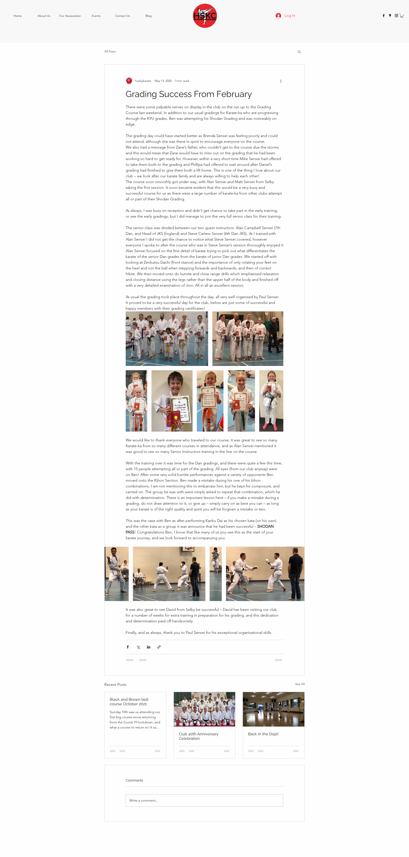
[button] (402, 15)
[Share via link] (159, 647)
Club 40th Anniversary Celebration (199, 736)
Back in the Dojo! (263, 734)
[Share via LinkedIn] (149, 647)
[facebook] (384, 15)
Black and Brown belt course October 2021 (129, 701)
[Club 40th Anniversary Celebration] (204, 709)
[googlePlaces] (390, 15)
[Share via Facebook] (128, 647)
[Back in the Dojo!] (273, 709)
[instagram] (396, 15)
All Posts (110, 51)
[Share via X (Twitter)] (138, 647)
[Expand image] (167, 338)
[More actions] (280, 80)
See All (300, 684)
